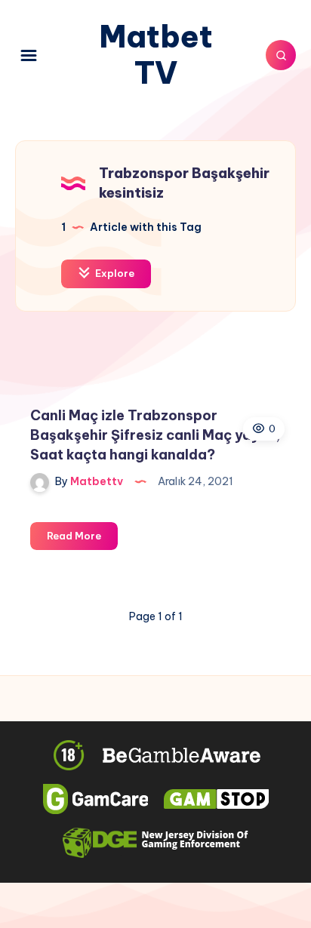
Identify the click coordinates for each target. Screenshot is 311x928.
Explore (113, 273)
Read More (82, 539)
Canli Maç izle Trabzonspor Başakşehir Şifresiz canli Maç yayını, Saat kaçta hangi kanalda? (155, 435)
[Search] (281, 55)
